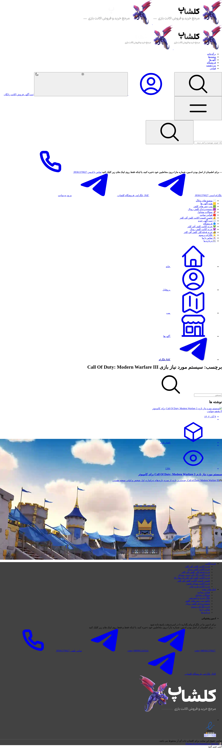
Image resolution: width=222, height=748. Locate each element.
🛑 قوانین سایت (208, 215)
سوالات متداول (202, 595)
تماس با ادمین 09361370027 (87, 172)
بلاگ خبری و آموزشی (199, 598)
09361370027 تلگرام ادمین (208, 195)
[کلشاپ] (152, 23)
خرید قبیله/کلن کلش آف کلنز (195, 572)
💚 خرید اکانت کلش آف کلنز (201, 226)
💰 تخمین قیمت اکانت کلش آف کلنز (198, 218)
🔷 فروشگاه (209, 223)
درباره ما (205, 612)
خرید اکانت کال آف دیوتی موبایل (194, 575)
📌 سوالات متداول (206, 212)
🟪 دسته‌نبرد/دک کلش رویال (202, 209)
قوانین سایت (203, 592)
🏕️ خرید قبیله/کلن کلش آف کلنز (200, 232)
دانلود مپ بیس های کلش (197, 601)
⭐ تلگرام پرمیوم (207, 235)
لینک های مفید (209, 589)
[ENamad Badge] (210, 735)
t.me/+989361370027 (205, 650)
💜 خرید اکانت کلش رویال (203, 229)
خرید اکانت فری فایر (199, 586)
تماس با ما (204, 609)
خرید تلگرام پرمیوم (200, 606)
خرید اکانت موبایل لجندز (198, 583)
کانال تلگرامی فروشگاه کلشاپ (133, 195)
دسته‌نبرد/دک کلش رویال (197, 603)
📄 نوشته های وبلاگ (206, 200)
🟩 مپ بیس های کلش (204, 206)
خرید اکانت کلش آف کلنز (197, 566)
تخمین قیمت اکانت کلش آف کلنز (193, 580)
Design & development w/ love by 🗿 (204, 743)
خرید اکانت (210, 563)
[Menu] (198, 84)
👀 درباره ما (210, 241)
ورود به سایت (65, 195)
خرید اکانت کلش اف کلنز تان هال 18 (192, 578)
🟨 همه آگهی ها (208, 203)
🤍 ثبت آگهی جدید (207, 220)
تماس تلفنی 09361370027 (69, 650)
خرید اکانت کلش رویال (198, 569)
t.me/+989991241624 (138, 650)
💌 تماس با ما (209, 238)
